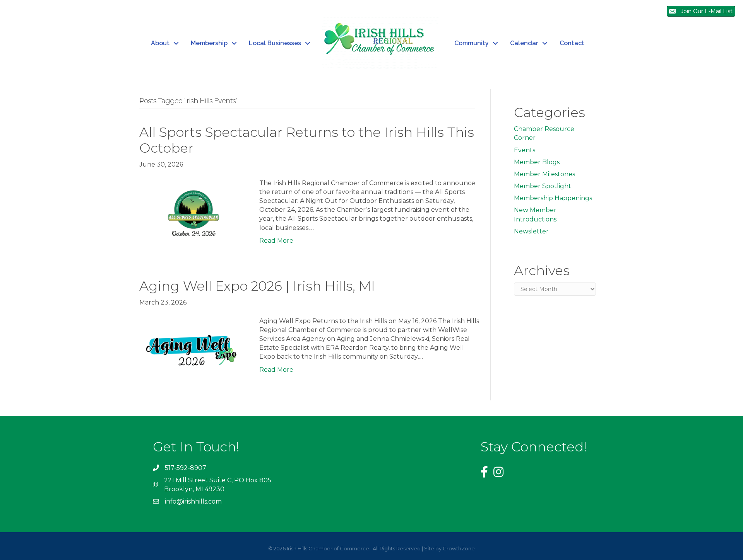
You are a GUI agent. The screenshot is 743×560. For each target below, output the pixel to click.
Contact (572, 43)
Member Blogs (537, 162)
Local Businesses (275, 43)
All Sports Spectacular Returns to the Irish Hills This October (306, 140)
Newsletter (531, 231)
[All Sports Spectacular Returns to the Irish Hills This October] (192, 215)
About (160, 43)
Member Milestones (544, 174)
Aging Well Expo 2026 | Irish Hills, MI (257, 286)
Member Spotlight (542, 186)
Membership (209, 43)
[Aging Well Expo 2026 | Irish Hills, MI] (192, 353)
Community (471, 43)
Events (524, 150)
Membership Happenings (553, 198)
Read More (276, 240)
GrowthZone (459, 548)
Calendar (524, 43)
